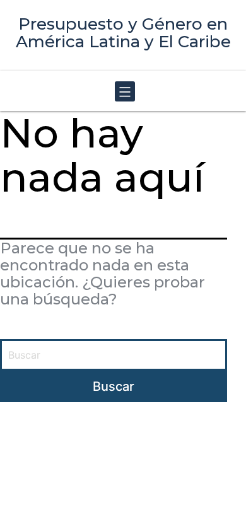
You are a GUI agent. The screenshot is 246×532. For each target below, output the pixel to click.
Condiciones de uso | (118, 449)
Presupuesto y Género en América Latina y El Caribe (123, 33)
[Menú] (123, 92)
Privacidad (188, 449)
